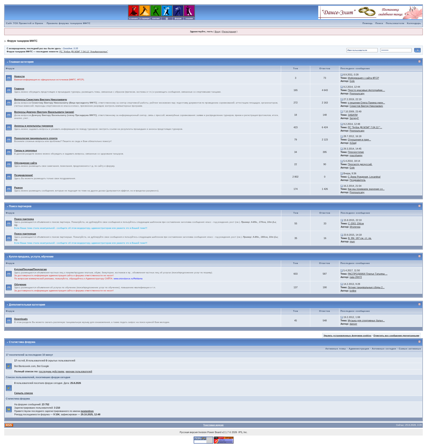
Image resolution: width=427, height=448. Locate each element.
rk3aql (353, 143)
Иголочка (355, 226)
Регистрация (229, 31)
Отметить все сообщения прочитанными (396, 335)
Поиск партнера (24, 219)
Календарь (414, 23)
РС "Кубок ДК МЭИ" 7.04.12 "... (365, 127)
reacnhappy (356, 155)
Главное (19, 88)
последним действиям (51, 371)
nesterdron (87, 411)
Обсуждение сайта (25, 163)
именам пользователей (79, 371)
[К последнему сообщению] (341, 74)
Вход (217, 31)
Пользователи (395, 23)
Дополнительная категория (27, 304)
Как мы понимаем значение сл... (366, 189)
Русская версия (189, 432)
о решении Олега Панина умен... (366, 102)
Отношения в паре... (359, 139)
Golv (352, 81)
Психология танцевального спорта (35, 138)
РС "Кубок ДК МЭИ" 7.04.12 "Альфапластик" (83, 51)
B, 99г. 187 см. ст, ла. (360, 238)
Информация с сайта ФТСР (363, 78)
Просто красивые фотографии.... (366, 90)
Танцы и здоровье (25, 150)
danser (353, 323)
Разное (18, 187)
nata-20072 (356, 277)
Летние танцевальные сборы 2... (366, 287)
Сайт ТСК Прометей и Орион (24, 23)
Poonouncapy (357, 93)
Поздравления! (23, 175)
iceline (353, 290)
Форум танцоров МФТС (22, 41)
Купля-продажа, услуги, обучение (31, 256)
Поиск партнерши (25, 233)
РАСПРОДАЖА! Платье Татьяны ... (367, 273)
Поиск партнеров (20, 206)
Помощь (368, 23)
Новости (19, 76)
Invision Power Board (209, 432)
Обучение (20, 284)
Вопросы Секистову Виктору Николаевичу (40, 99)
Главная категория (21, 61)
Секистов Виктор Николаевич (366, 106)
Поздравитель (358, 180)
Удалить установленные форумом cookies (347, 335)
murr (352, 241)
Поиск (379, 23)
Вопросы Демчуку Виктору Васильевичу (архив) (44, 112)
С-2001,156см (356, 223)
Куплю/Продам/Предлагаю (30, 269)
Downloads (21, 319)
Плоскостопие (356, 152)
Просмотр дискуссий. (360, 164)
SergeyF (354, 118)
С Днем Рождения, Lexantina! (364, 176)
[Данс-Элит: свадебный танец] (370, 12)
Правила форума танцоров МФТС (69, 23)
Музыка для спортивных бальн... (366, 320)
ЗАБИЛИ (353, 115)
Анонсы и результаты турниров (33, 125)
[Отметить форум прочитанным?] (9, 77)
